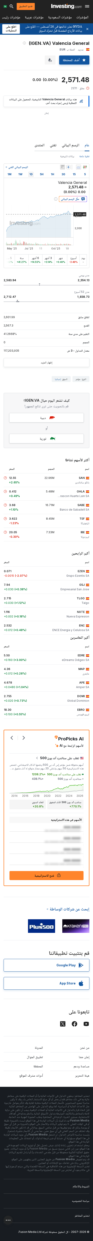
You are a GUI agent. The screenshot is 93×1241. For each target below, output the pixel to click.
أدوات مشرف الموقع (31, 1075)
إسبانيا (58, 379)
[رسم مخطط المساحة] (78, 167)
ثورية (43, 438)
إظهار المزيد (46, 362)
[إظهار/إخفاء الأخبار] (62, 167)
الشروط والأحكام (81, 1186)
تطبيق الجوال (35, 1057)
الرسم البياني (70, 145)
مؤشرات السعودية (60, 18)
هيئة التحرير (82, 1075)
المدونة (39, 1047)
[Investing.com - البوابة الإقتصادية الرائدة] (66, 6)
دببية (43, 418)
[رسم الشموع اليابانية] (84, 167)
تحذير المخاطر (82, 1215)
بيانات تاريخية (67, 156)
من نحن (84, 1047)
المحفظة (38, 1066)
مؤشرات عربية (34, 18)
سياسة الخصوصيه (80, 1201)
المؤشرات (82, 18)
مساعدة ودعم (81, 1066)
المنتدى (39, 145)
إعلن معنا (84, 1057)
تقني (53, 145)
